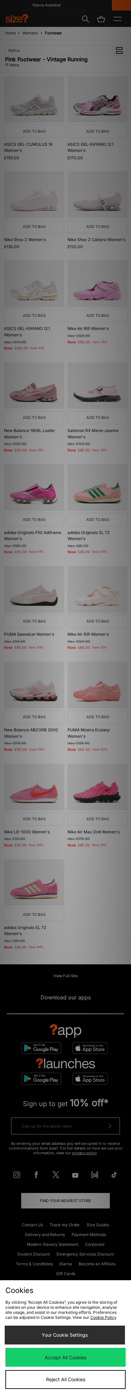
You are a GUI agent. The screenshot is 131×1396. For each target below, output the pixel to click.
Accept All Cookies (65, 1357)
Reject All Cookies (65, 1379)
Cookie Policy (103, 1317)
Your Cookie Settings (65, 1335)
